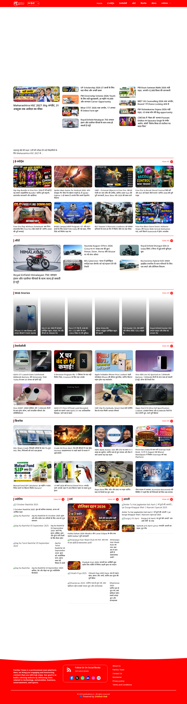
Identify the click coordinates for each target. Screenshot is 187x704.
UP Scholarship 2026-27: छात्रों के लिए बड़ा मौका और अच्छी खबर (97, 89)
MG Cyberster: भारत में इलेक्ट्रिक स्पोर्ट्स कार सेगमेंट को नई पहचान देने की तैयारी (100, 264)
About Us (116, 666)
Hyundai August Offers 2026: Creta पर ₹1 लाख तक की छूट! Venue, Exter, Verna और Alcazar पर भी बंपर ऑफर (99, 250)
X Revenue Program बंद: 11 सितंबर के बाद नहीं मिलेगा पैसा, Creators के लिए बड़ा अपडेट (72, 376)
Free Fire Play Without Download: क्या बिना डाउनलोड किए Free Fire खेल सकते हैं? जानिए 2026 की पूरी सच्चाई (32, 229)
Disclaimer (117, 677)
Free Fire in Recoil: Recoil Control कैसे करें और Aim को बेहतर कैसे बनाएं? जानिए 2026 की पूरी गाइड (154, 193)
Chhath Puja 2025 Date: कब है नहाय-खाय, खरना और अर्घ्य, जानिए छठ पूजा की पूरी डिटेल (104, 576)
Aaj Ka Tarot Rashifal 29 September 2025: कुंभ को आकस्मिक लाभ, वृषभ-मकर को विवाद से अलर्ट (60, 553)
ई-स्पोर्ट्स (110, 3)
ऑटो (134, 3)
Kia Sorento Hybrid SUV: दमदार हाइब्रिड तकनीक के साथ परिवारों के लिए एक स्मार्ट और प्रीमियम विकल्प (156, 264)
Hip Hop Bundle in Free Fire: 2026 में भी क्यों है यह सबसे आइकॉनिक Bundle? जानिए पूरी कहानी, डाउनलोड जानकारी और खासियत (32, 193)
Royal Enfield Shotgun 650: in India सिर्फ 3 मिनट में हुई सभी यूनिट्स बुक (156, 249)
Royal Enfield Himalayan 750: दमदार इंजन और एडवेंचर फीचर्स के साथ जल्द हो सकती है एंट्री (97, 123)
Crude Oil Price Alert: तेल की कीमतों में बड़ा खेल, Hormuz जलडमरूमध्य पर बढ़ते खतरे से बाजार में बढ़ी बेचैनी (73, 451)
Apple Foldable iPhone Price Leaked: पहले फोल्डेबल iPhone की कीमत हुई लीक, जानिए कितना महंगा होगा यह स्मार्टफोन (113, 377)
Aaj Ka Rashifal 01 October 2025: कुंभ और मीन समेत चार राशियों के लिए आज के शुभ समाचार (48, 518)
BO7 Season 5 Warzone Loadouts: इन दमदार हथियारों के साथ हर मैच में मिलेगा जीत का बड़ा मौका (114, 228)
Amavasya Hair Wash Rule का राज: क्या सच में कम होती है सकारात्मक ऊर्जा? (114, 549)
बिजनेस (143, 3)
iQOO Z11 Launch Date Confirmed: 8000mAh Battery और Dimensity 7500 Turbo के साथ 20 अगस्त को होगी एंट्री (30, 377)
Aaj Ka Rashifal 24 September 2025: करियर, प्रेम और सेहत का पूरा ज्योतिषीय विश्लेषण (47, 570)
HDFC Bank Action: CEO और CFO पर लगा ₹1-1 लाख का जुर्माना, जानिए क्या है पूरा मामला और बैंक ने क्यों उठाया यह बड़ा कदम (113, 452)
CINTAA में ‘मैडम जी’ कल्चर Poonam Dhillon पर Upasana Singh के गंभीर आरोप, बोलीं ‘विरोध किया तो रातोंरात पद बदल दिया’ (154, 122)
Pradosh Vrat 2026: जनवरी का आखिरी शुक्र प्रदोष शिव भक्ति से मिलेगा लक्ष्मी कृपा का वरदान (99, 563)
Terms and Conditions (122, 685)
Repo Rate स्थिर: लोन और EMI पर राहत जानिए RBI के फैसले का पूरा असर (112, 491)
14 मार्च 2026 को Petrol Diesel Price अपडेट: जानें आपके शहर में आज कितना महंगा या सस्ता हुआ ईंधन (72, 488)
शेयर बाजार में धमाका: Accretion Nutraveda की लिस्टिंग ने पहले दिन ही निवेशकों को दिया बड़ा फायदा (154, 491)
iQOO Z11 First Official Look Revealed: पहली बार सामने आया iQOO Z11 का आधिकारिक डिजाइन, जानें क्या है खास (72, 410)
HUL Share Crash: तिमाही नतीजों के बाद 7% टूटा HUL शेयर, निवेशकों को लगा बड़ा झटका (32, 449)
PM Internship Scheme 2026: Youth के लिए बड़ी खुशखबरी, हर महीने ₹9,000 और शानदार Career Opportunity (98, 99)
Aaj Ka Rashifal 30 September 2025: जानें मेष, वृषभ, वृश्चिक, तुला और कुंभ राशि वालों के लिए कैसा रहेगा (57, 532)
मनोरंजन (164, 3)
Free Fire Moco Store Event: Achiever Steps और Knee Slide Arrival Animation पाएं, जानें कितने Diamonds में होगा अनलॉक (152, 229)
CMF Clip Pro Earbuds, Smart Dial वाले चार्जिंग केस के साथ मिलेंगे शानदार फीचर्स (114, 409)
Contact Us (117, 674)
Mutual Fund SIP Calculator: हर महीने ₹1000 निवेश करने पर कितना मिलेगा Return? (32, 487)
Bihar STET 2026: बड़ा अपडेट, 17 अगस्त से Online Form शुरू (98, 109)
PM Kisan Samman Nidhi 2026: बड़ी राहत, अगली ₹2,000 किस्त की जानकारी (154, 89)
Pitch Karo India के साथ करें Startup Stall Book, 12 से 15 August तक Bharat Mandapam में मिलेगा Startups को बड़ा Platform (152, 454)
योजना (154, 3)
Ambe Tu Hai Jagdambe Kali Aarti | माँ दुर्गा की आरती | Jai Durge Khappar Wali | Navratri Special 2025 (146, 513)
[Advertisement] (93, 27)
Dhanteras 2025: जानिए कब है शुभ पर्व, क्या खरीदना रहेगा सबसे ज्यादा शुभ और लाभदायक (114, 592)
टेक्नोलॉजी (123, 3)
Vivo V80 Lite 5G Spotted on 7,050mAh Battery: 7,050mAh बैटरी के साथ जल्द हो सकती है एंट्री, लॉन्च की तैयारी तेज (153, 377)
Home (99, 3)
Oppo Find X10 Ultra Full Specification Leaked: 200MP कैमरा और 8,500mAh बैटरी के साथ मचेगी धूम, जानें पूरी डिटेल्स (153, 410)
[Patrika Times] (19, 3)
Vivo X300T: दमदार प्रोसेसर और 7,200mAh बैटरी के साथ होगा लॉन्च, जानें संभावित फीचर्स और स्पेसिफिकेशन (31, 410)
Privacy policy (118, 681)
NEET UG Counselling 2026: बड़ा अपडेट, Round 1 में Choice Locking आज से (156, 103)
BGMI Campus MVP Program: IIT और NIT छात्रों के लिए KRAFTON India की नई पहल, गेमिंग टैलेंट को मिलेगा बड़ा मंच (72, 229)
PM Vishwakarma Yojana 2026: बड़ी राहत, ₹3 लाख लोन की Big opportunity (155, 111)
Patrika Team (118, 670)
